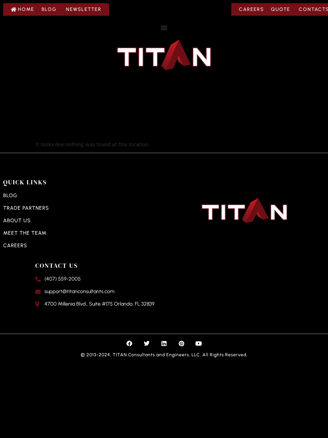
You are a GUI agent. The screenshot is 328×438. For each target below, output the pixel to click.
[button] (164, 27)
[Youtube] (198, 343)
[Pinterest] (181, 343)
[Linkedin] (164, 343)
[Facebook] (129, 343)
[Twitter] (147, 343)
